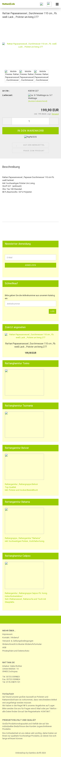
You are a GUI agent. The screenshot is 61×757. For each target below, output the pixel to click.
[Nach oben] (52, 752)
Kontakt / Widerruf (10, 637)
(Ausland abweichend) (37, 101)
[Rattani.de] (8, 4)
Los (52, 311)
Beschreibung (11, 166)
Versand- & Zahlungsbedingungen (17, 641)
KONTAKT (45, 711)
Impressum (7, 634)
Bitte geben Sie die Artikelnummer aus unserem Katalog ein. (30, 297)
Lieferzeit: (7, 95)
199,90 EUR (30, 353)
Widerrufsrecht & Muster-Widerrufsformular (22, 644)
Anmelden (30, 265)
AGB (4, 647)
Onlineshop (20, 753)
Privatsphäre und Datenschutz (15, 651)
